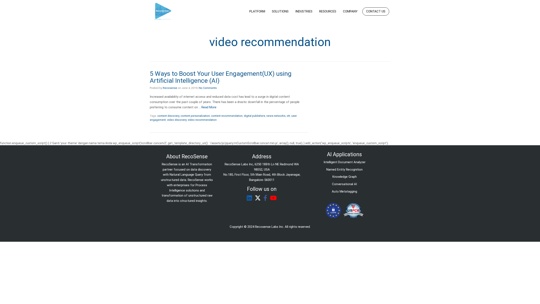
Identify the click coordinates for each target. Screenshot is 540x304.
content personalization (195, 115)
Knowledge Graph (344, 177)
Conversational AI (344, 184)
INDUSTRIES (303, 11)
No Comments (208, 88)
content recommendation (227, 115)
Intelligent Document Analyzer (345, 162)
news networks (275, 115)
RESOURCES (327, 11)
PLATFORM (257, 11)
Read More (208, 107)
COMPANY (350, 11)
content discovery (168, 115)
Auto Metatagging (344, 191)
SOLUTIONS (280, 11)
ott (288, 115)
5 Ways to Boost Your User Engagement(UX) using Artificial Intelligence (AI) (221, 77)
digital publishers (254, 115)
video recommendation (202, 119)
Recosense (170, 88)
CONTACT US (375, 11)
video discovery (176, 119)
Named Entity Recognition (344, 169)
